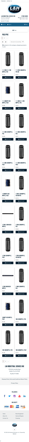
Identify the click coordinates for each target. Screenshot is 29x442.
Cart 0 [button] (4, 24)
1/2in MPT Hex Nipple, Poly (5, 195)
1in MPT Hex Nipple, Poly (7, 318)
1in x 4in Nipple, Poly (21, 350)
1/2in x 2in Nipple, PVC (20, 225)
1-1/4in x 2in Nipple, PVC (7, 133)
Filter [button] (15, 30)
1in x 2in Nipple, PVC (21, 319)
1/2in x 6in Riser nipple (6, 287)
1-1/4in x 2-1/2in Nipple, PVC (20, 102)
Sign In (9, 24)
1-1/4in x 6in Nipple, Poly (21, 164)
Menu (26, 24)
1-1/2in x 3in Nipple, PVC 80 (21, 71)
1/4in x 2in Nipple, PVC (20, 287)
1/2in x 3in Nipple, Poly (7, 256)
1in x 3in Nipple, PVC (7, 350)
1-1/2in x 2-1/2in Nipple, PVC (6, 71)
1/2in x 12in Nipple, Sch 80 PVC (21, 195)
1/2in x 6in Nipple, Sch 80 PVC (20, 256)
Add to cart (8, 77)
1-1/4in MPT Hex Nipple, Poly (6, 102)
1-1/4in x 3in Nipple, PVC (21, 133)
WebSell (14, 433)
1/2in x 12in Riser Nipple (6, 225)
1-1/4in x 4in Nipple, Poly (7, 164)
